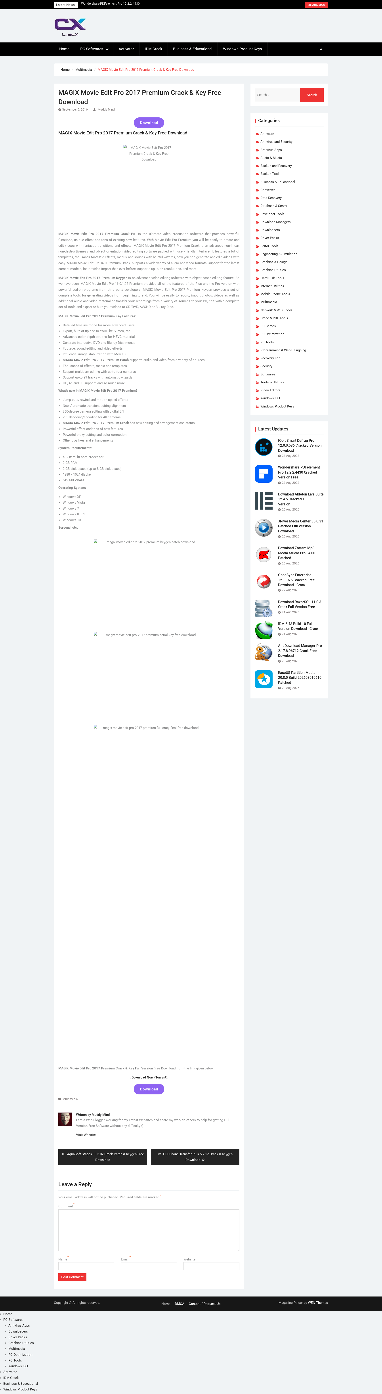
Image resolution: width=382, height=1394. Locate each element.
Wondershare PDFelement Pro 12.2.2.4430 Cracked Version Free (299, 472)
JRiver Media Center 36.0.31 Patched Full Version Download (300, 526)
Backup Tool (269, 174)
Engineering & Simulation (278, 254)
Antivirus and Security (276, 142)
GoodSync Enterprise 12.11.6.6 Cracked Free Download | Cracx (296, 580)
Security (266, 366)
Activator (126, 49)
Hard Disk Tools (272, 278)
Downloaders (270, 230)
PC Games (268, 326)
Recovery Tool (270, 358)
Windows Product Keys (242, 49)
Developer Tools (272, 214)
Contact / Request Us (205, 1304)
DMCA (179, 1304)
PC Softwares (91, 49)
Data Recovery (271, 198)
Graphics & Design (273, 262)
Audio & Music (271, 158)
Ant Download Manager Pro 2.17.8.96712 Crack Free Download (300, 651)
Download (149, 122)
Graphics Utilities (273, 270)
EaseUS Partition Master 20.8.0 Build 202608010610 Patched (299, 678)
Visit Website (86, 1135)
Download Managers (275, 222)
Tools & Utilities (272, 382)
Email (125, 1259)
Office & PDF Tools (274, 318)
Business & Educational (192, 49)
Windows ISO (270, 398)
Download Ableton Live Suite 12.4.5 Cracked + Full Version (301, 499)
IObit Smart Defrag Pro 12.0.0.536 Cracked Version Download (300, 445)
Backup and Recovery (276, 166)
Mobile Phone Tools (275, 294)
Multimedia (70, 1099)
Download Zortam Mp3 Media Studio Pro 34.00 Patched (296, 553)
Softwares (267, 374)
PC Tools (267, 342)
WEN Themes (318, 1303)
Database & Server (273, 206)
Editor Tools (269, 246)
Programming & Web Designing (283, 350)
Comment (65, 1206)
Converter (267, 190)
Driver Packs (269, 238)
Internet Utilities (272, 286)
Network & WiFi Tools (276, 310)
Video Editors (270, 390)
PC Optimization (272, 334)
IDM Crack (153, 49)
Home (64, 49)
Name (62, 1259)
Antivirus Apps (271, 150)
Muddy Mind (106, 109)
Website (189, 1259)
